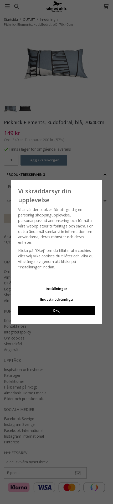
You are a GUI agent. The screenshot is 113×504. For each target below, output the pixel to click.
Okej (56, 310)
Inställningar (56, 288)
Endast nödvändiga (56, 299)
